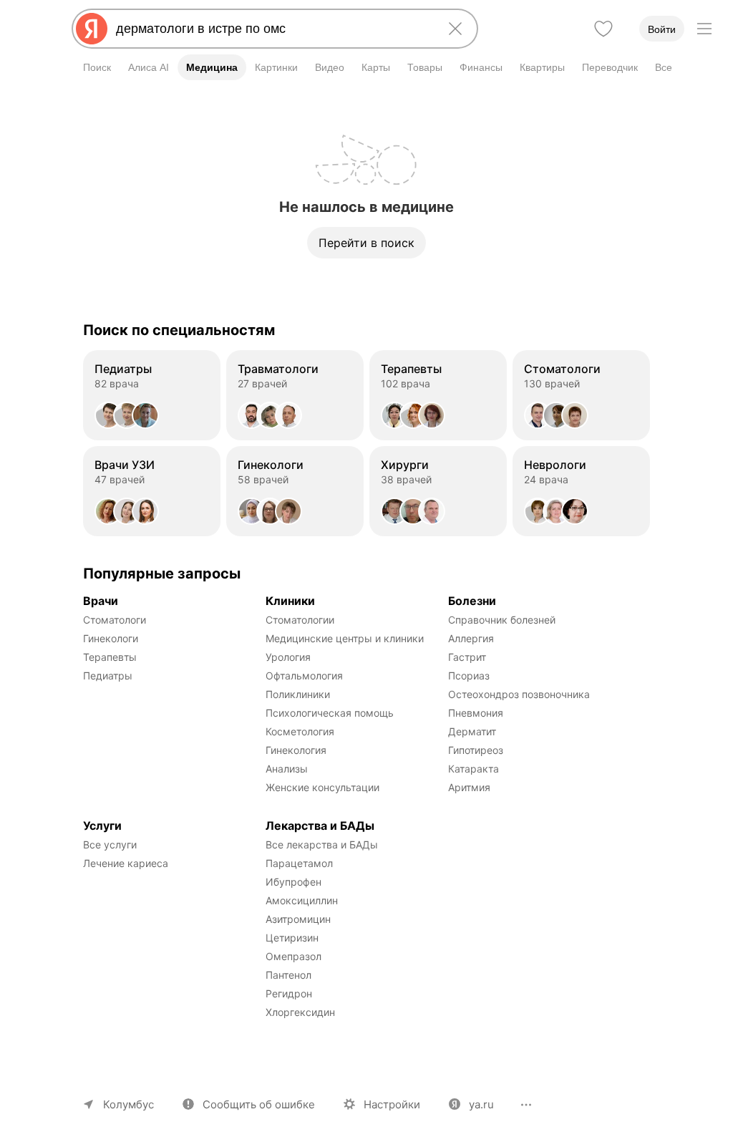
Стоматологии (300, 620)
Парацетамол (299, 863)
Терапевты (110, 657)
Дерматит (472, 731)
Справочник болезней (501, 620)
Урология (288, 657)
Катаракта (473, 769)
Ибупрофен (293, 882)
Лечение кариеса (125, 863)
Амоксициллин (302, 900)
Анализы (287, 769)
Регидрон (289, 993)
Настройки (392, 1104)
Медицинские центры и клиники (345, 638)
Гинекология (296, 750)
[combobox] (272, 28)
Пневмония (475, 713)
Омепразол (293, 956)
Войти (662, 29)
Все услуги (110, 844)
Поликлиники (298, 694)
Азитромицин (298, 919)
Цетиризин (292, 937)
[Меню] (704, 28)
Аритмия (469, 787)
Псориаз (469, 675)
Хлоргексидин (300, 1012)
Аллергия (471, 638)
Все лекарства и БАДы (322, 844)
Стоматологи (114, 620)
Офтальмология (304, 675)
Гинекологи (110, 638)
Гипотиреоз (475, 750)
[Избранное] (603, 28)
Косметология (300, 731)
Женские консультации (322, 787)
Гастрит (467, 657)
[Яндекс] (91, 28)
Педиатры (107, 675)
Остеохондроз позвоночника (519, 694)
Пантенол (288, 975)
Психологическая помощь (330, 713)
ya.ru (481, 1104)
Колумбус (128, 1104)
